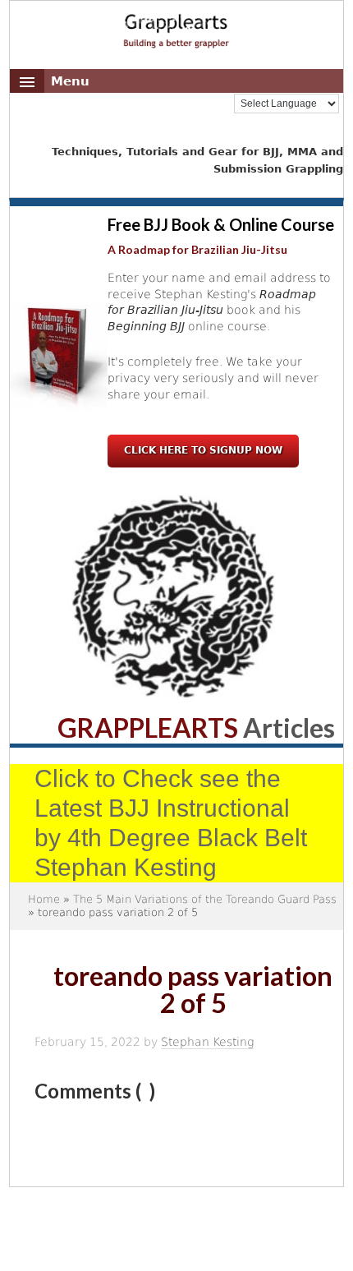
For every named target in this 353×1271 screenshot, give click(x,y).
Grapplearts (177, 25)
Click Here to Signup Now (203, 450)
